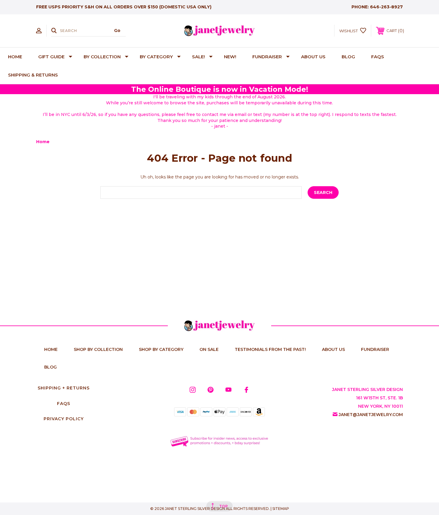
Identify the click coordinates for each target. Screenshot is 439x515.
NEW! (230, 56)
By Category (156, 56)
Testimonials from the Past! (270, 349)
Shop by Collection (98, 349)
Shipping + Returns (64, 388)
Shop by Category (161, 349)
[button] (219, 441)
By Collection (102, 56)
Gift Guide (51, 56)
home (51, 349)
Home (15, 56)
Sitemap (280, 508)
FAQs (377, 56)
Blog (348, 56)
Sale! (198, 56)
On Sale (209, 349)
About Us (313, 56)
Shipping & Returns (33, 75)
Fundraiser (375, 349)
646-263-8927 (386, 7)
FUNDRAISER (267, 56)
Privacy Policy (64, 418)
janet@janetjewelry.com (371, 414)
